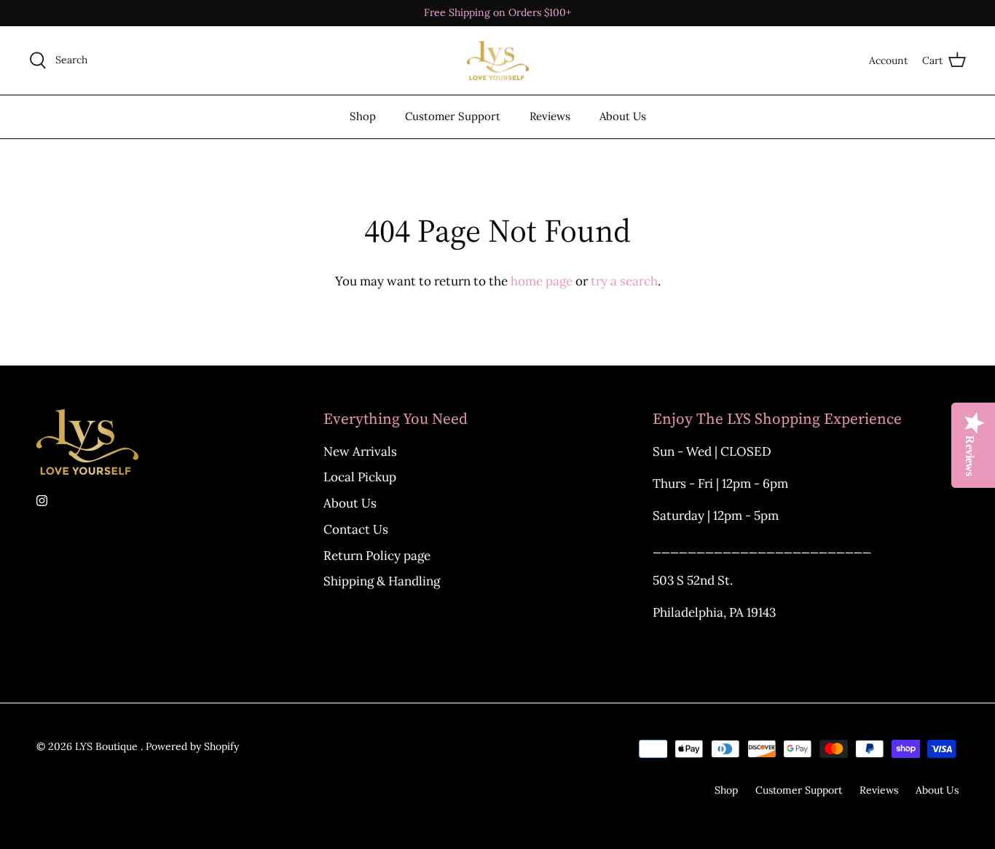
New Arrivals (360, 451)
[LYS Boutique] (498, 61)
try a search (624, 281)
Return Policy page (376, 556)
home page (542, 281)
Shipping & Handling (381, 581)
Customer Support (452, 116)
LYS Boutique (108, 746)
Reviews (550, 116)
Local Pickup (359, 477)
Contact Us (355, 529)
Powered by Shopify (192, 746)
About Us (622, 116)
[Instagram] (41, 500)
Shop (363, 116)
